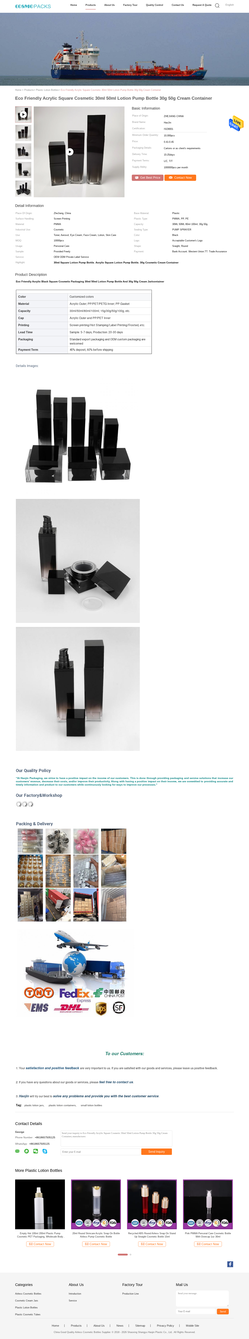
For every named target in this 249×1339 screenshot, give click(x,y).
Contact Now (182, 177)
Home (73, 5)
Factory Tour (130, 5)
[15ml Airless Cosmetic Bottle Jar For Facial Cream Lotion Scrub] (96, 1204)
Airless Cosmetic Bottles (28, 1293)
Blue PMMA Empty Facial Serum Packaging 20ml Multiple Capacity (40, 1235)
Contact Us (178, 5)
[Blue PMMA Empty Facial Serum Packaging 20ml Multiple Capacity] (40, 1204)
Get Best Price (149, 177)
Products (90, 5)
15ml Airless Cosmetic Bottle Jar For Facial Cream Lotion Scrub (96, 1235)
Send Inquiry (156, 1151)
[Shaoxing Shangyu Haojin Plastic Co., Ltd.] (33, 6)
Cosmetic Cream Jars (26, 1300)
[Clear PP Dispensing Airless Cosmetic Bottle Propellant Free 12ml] (208, 1204)
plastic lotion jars (34, 1105)
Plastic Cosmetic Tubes (27, 1314)
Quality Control (154, 5)
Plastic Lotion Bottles (26, 1307)
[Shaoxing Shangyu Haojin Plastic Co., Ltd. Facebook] (230, 1264)
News (119, 1325)
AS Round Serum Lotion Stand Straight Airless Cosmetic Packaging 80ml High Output (152, 1235)
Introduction (75, 1293)
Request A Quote (201, 5)
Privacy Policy (165, 1325)
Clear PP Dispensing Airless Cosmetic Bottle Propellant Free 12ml (208, 1235)
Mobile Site (192, 1325)
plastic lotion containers (62, 1105)
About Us (109, 5)
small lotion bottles (91, 1105)
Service (73, 1300)
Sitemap (140, 1325)
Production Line (130, 1293)
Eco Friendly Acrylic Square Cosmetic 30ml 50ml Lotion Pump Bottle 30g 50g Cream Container (111, 90)
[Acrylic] (79, 196)
